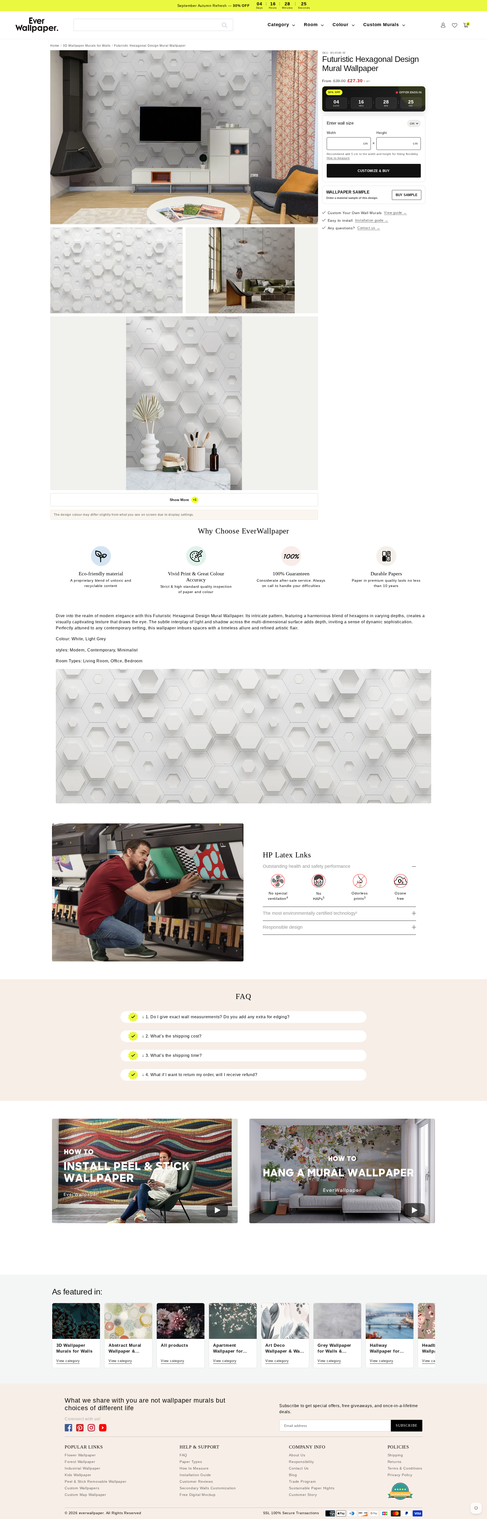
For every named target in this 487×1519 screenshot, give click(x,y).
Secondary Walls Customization (208, 1488)
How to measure (338, 158)
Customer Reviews (196, 1481)
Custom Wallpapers (82, 1488)
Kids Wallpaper (78, 1475)
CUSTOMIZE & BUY (374, 171)
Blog (293, 1475)
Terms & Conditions (405, 1468)
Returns (395, 1462)
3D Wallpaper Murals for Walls (87, 45)
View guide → (395, 213)
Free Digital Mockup (198, 1495)
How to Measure (194, 1468)
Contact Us (299, 1468)
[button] (145, 1172)
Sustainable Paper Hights (311, 1488)
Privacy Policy (400, 1475)
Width (331, 133)
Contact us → (368, 228)
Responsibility (301, 1462)
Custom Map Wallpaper (85, 1495)
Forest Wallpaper (80, 1462)
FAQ (183, 1455)
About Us (297, 1455)
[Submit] (224, 25)
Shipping (395, 1455)
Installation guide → (371, 220)
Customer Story (303, 1495)
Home (54, 45)
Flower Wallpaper (80, 1455)
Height (381, 133)
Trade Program (302, 1481)
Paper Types (191, 1462)
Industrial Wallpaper (82, 1468)
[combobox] (153, 24)
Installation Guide (195, 1475)
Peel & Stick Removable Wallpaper (96, 1481)
